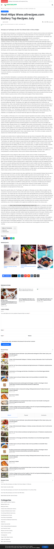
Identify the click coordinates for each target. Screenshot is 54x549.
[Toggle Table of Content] (14, 228)
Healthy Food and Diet (5, 524)
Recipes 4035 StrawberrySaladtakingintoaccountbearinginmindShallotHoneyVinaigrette (9, 302)
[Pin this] (9, 238)
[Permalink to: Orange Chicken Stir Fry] (45, 256)
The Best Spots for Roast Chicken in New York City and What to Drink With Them (28, 377)
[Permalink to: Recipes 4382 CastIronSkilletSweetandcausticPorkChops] (28, 254)
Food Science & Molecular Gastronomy (9, 519)
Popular (26, 415)
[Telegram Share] (11, 238)
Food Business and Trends (6, 515)
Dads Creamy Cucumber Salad (7, 486)
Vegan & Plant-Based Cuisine (7, 537)
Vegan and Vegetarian (5, 539)
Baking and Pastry (4, 506)
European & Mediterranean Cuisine (8, 510)
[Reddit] (28, 275)
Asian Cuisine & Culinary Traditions (8, 502)
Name (2, 330)
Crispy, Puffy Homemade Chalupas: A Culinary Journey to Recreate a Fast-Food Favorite (30, 359)
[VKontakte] (31, 275)
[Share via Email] (35, 275)
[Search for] (52, 5)
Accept (45, 547)
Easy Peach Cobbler (14, 395)
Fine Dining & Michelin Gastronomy (8, 513)
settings (38, 547)
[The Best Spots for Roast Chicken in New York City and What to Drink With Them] (4, 379)
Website (29, 335)
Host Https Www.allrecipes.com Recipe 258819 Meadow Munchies (27, 299)
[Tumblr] (22, 275)
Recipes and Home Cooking (6, 530)
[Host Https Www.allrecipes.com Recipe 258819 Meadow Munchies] (27, 293)
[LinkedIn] (19, 275)
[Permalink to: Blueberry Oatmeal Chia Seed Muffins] (11, 255)
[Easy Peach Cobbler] (4, 396)
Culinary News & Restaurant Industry (8, 508)
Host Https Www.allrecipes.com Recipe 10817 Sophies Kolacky (44, 299)
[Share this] (4, 238)
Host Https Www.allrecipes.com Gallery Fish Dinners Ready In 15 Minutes (16, 484)
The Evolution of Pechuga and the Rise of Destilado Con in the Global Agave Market (29, 371)
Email (2, 335)
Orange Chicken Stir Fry (43, 269)
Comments (43, 415)
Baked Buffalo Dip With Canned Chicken (9, 495)
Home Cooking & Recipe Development (9, 526)
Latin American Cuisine (5, 528)
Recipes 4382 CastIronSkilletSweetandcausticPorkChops (28, 266)
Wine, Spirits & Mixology (6, 541)
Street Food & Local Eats (6, 532)
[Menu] (1, 5)
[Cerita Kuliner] (10, 5)
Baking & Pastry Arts (5, 504)
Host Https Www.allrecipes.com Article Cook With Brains (12, 492)
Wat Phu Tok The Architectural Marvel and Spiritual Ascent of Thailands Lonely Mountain (30, 365)
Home (3, 8)
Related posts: (6, 231)
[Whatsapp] (13, 238)
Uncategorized (8, 8)
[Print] (38, 275)
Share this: (5, 230)
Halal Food (3, 521)
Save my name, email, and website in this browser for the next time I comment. (18, 341)
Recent (9, 415)
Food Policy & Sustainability (6, 517)
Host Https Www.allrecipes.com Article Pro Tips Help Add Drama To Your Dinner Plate (18, 489)
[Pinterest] (25, 275)
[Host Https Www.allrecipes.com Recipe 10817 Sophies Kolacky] (45, 293)
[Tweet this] (7, 238)
